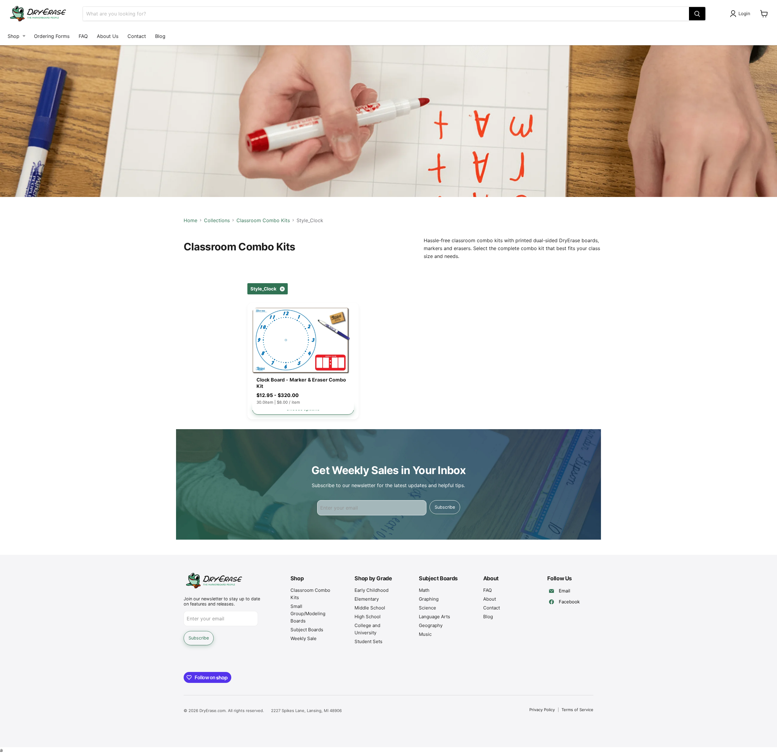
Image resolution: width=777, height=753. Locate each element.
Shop (13, 36)
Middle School (370, 608)
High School (368, 616)
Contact (136, 36)
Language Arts (434, 616)
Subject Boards (306, 630)
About (489, 599)
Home (190, 220)
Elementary (367, 599)
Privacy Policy (542, 709)
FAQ (83, 36)
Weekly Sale (303, 638)
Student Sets (368, 641)
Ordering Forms (52, 36)
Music (425, 634)
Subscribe (445, 507)
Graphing (429, 599)
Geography (431, 625)
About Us (107, 36)
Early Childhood (371, 590)
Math (424, 590)
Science (427, 608)
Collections (217, 220)
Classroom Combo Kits (263, 220)
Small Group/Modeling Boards (307, 613)
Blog (160, 36)
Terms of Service (577, 709)
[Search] (697, 13)
